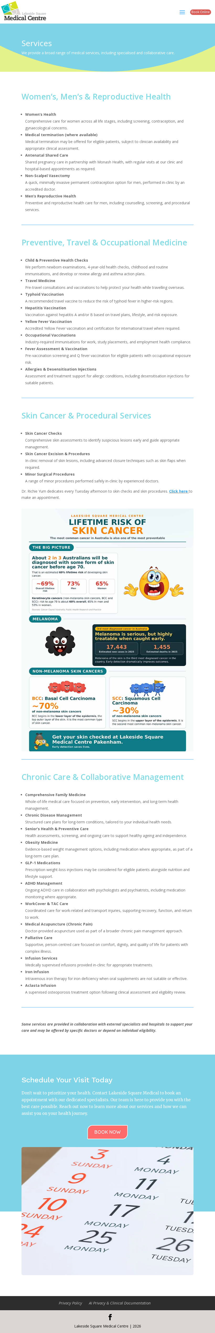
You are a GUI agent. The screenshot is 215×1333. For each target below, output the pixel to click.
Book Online (200, 12)
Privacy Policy (70, 1303)
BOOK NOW (107, 1132)
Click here (178, 491)
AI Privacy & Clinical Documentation (120, 1303)
